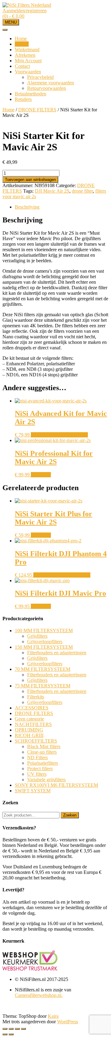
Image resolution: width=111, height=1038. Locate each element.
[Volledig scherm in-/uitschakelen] (17, 1029)
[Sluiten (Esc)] (4, 1029)
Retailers (23, 99)
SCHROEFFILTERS (36, 741)
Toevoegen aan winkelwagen (30, 179)
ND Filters (37, 757)
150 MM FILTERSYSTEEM (44, 647)
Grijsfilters (37, 636)
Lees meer (41, 474)
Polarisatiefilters (42, 763)
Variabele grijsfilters (46, 779)
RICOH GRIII (29, 735)
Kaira (53, 1016)
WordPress (67, 1021)
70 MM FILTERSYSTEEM (42, 669)
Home (21, 38)
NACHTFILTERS (33, 724)
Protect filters (40, 768)
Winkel (22, 44)
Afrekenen (25, 55)
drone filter (82, 191)
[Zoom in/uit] (23, 1029)
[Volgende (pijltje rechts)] (11, 1034)
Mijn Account (28, 60)
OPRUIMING (29, 729)
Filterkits (35, 696)
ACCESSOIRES (31, 707)
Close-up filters (42, 752)
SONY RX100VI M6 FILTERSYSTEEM (56, 785)
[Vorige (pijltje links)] (4, 1034)
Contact (22, 66)
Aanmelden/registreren (24, 10)
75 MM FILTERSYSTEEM (42, 685)
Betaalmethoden (30, 93)
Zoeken (69, 815)
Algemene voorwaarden (50, 82)
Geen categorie (29, 718)
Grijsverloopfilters (44, 641)
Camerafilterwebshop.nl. (39, 995)
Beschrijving (27, 207)
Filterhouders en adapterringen (56, 652)
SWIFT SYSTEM (33, 790)
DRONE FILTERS (37, 109)
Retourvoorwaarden (46, 88)
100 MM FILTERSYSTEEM (44, 630)
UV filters (37, 774)
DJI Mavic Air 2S (52, 191)
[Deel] (11, 1029)
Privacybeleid (40, 77)
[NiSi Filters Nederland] (26, 5)
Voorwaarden (28, 71)
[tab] (62, 207)
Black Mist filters (43, 746)
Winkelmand (27, 49)
